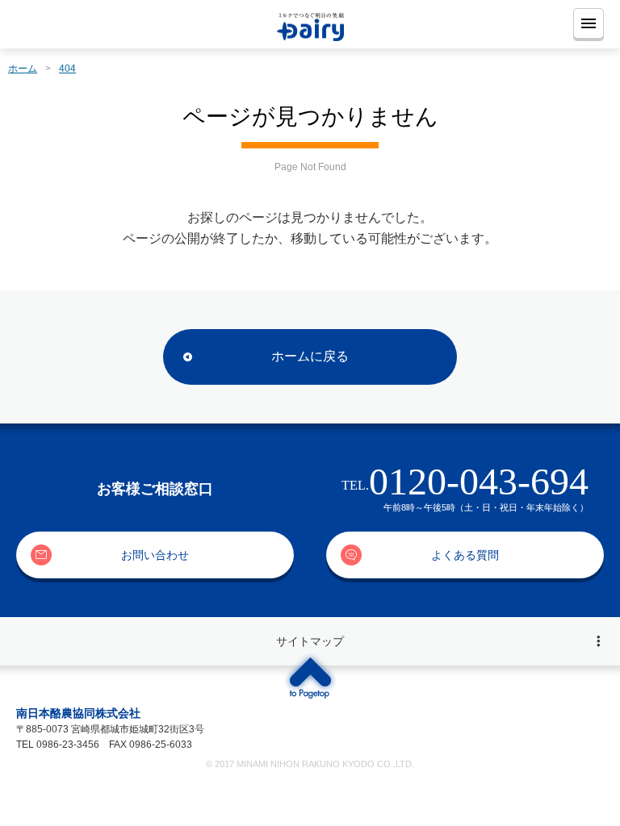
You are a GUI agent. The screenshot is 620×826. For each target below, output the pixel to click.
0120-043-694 (479, 481)
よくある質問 (465, 555)
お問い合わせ (155, 555)
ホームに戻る (310, 356)
